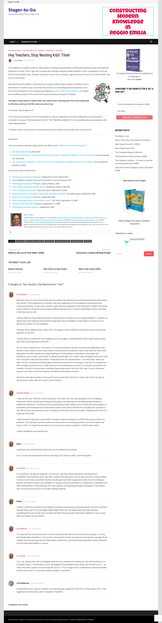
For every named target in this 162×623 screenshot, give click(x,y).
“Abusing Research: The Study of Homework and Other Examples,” (39, 193)
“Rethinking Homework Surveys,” (25, 207)
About (12, 42)
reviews (138, 79)
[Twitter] (10, 232)
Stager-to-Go (22, 10)
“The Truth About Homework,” (24, 190)
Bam (92, 619)
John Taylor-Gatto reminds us (67, 91)
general (41, 50)
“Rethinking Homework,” (22, 183)
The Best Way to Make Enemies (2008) (131, 156)
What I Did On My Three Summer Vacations (132, 140)
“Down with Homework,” (22, 197)
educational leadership (34, 241)
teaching (58, 50)
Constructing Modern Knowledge (44, 222)
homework (49, 241)
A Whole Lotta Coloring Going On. (72, 145)
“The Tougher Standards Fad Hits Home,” (29, 187)
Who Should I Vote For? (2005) (127, 144)
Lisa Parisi (21, 468)
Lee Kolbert (22, 294)
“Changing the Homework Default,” (26, 177)
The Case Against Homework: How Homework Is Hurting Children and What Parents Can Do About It (53, 162)
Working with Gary (29, 42)
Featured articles (30, 50)
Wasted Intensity (15, 269)
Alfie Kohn (20, 241)
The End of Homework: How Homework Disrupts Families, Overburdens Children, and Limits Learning (53, 155)
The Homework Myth (20, 151)
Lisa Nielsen (22, 528)
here (70, 227)
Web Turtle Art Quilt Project (55, 269)
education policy (15, 50)
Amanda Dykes (23, 393)
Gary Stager (18, 60)
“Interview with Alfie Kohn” (23, 203)
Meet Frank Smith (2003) (90, 269)
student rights (77, 241)
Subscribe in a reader (124, 233)
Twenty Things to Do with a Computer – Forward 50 (74, 218)
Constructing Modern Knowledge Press (85, 220)
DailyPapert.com (47, 227)
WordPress (83, 619)
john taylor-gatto (62, 241)
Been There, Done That (124, 148)
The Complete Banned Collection (128, 152)
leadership (50, 50)
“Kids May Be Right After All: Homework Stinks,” (31, 200)
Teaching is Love (122, 136)
